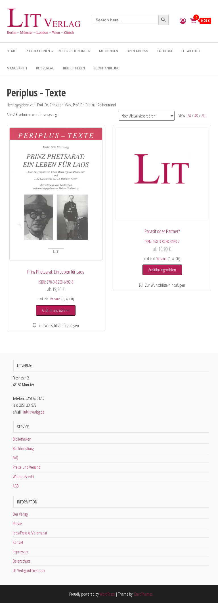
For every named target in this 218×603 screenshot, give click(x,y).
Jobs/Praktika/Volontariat (30, 533)
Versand (55, 299)
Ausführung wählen (56, 310)
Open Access (137, 51)
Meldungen (108, 51)
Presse (17, 523)
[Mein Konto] (183, 20)
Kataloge (165, 51)
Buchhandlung (106, 68)
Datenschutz (21, 561)
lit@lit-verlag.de (33, 412)
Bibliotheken (74, 68)
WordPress (107, 594)
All (204, 115)
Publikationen (38, 51)
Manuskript (17, 68)
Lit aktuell (191, 51)
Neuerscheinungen (74, 51)
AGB (15, 486)
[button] (56, 325)
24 (189, 115)
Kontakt (18, 542)
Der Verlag (45, 68)
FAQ (15, 457)
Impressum (20, 551)
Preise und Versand (27, 467)
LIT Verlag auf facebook (29, 570)
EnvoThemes (143, 594)
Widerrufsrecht (23, 476)
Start (12, 51)
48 (196, 115)
